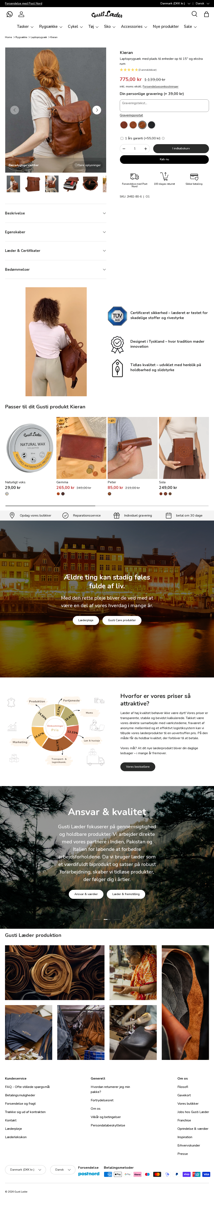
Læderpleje (85, 620)
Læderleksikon (16, 1137)
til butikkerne (77, 896)
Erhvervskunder (188, 1145)
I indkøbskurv (181, 148)
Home (8, 37)
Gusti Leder (20, 1191)
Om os (96, 1108)
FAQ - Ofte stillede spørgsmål (27, 1087)
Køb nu (164, 159)
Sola (162, 482)
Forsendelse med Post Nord (23, 3)
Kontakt (11, 1120)
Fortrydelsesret (102, 1100)
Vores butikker (188, 1103)
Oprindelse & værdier (192, 1128)
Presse (182, 1154)
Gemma (62, 482)
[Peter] (133, 448)
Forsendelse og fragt (20, 1103)
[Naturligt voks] (30, 448)
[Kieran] (124, 125)
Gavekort (184, 1095)
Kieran (53, 37)
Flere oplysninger (89, 165)
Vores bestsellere (138, 767)
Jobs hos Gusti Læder (193, 1112)
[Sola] (184, 448)
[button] (9, 14)
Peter (112, 482)
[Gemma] (81, 448)
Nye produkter (166, 26)
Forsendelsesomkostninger (160, 87)
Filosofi (182, 1087)
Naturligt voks (15, 482)
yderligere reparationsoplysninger (123, 896)
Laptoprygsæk (39, 37)
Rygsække (21, 37)
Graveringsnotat (131, 115)
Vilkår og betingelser (106, 1117)
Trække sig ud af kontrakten (25, 1112)
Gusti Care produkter (122, 620)
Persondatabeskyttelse (108, 1125)
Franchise (184, 1120)
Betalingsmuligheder (20, 1095)
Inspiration (184, 1137)
